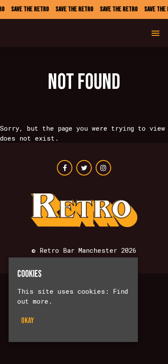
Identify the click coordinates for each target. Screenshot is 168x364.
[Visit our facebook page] (64, 167)
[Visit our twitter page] (84, 167)
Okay (27, 320)
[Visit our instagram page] (103, 167)
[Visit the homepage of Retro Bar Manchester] (38, 33)
